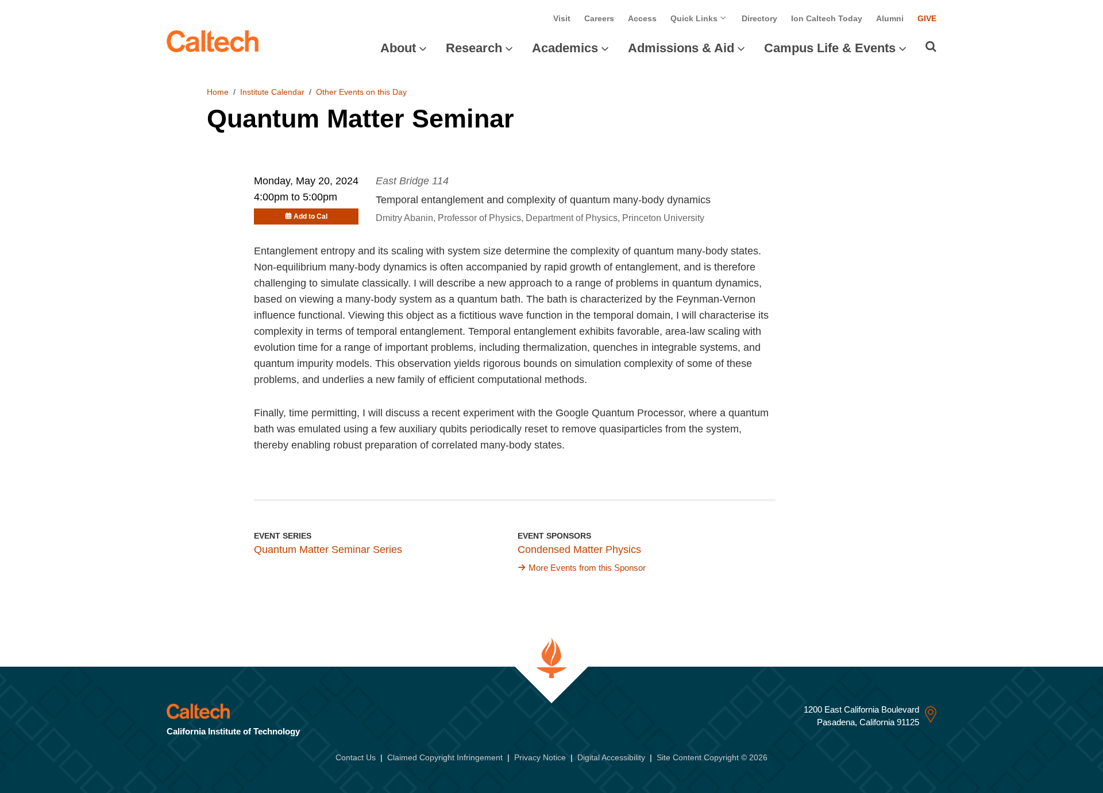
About (398, 48)
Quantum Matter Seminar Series (328, 549)
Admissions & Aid (681, 48)
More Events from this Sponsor (587, 567)
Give (926, 18)
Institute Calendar (272, 91)
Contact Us (355, 757)
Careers (599, 18)
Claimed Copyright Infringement (445, 757)
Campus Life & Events (830, 48)
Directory (759, 18)
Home (218, 91)
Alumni (890, 18)
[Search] (930, 46)
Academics (565, 48)
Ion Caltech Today (826, 18)
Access (642, 18)
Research (474, 48)
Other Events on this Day (361, 91)
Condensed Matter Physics (579, 549)
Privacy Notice (540, 757)
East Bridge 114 (412, 181)
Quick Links (695, 18)
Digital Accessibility (611, 757)
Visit (561, 18)
